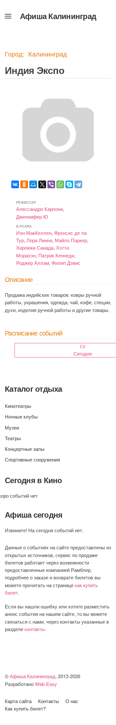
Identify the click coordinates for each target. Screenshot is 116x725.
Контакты (48, 701)
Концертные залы (24, 448)
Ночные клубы (21, 416)
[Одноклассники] (24, 184)
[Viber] (51, 184)
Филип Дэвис (66, 262)
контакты (34, 629)
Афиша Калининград (58, 15)
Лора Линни (39, 240)
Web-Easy (46, 683)
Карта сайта (18, 701)
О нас (71, 701)
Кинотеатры (18, 405)
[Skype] (69, 184)
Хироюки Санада (34, 247)
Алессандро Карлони (39, 208)
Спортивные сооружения (32, 459)
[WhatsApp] (60, 184)
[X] (42, 184)
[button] (8, 16)
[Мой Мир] (33, 184)
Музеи (12, 427)
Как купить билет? (25, 708)
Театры (13, 438)
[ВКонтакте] (15, 184)
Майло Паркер (71, 240)
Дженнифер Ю (32, 216)
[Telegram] (78, 184)
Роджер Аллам (32, 262)
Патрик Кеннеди (56, 255)
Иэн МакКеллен (34, 232)
